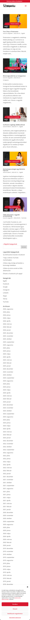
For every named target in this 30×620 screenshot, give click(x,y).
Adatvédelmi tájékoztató (15, 617)
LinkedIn (5, 293)
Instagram (6, 80)
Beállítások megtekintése (15, 613)
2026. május (6, 318)
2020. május (6, 533)
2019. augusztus (8, 560)
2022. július (6, 456)
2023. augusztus (8, 417)
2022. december (8, 441)
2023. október (7, 411)
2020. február (7, 542)
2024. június (6, 387)
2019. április (6, 572)
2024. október (7, 375)
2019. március (7, 575)
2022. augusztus (8, 453)
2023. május (6, 426)
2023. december (8, 405)
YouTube (24, 218)
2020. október (7, 518)
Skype (5, 296)
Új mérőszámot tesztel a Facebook (14, 255)
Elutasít (15, 609)
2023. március (7, 432)
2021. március (7, 503)
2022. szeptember (8, 450)
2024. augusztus (8, 381)
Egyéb (23, 33)
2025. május (6, 354)
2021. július (6, 492)
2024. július (6, 384)
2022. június (6, 459)
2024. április (6, 393)
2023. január (7, 438)
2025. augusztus (8, 345)
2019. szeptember (8, 557)
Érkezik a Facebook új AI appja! (12, 274)
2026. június (6, 315)
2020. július (6, 527)
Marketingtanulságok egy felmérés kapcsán (14, 169)
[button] (27, 587)
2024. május (6, 390)
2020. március (7, 539)
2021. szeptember (8, 485)
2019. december (8, 548)
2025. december (8, 333)
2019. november (8, 551)
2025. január (7, 366)
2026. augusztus (8, 309)
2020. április (6, 536)
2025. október (7, 339)
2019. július (6, 563)
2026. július (6, 312)
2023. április (6, 429)
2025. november (8, 336)
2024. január (7, 402)
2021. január (7, 509)
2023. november (8, 408)
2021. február (7, 506)
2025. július (6, 348)
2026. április (6, 321)
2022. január (7, 473)
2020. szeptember (8, 521)
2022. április (6, 465)
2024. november (8, 372)
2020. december (8, 512)
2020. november (8, 515)
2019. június (6, 566)
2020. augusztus (8, 524)
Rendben (15, 604)
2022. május (6, 462)
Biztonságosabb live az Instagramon (14, 76)
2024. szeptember (8, 378)
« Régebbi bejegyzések (10, 244)
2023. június (6, 423)
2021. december (8, 477)
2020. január (7, 545)
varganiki (9, 33)
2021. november (8, 480)
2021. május (6, 497)
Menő (8, 126)
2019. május (6, 569)
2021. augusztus (8, 488)
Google (5, 287)
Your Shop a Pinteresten (10, 31)
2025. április (6, 357)
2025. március (7, 360)
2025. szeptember (8, 342)
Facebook (6, 284)
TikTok (5, 299)
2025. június (6, 351)
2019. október (7, 554)
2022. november (8, 444)
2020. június (6, 530)
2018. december (8, 584)
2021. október (7, 483)
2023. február (7, 435)
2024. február (7, 399)
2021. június (6, 494)
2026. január (7, 330)
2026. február (7, 327)
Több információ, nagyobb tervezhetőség (11, 215)
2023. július (6, 420)
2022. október (7, 447)
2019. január (7, 581)
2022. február (7, 471)
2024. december (8, 369)
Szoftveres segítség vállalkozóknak (14, 125)
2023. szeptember (8, 414)
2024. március (7, 396)
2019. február (7, 578)
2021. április (6, 500)
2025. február (7, 363)
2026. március (7, 324)
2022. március (7, 468)
